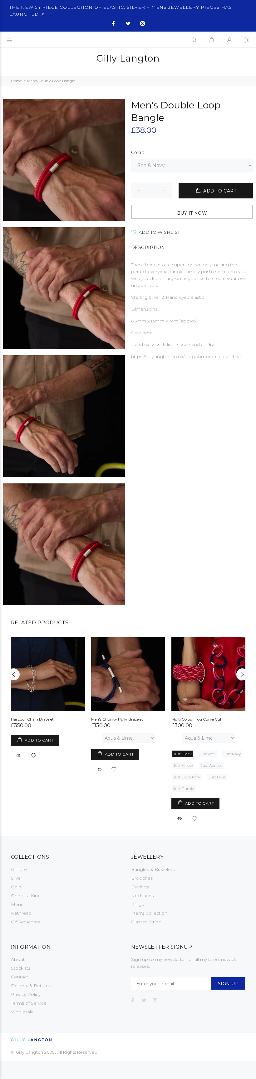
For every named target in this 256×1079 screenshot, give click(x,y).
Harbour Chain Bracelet (32, 719)
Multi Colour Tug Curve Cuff (197, 719)
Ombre (19, 869)
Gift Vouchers (25, 922)
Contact (19, 977)
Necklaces (142, 895)
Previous (14, 674)
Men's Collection (149, 913)
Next (242, 674)
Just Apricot (211, 765)
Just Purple (183, 788)
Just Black (182, 754)
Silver (16, 878)
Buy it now (192, 213)
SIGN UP (228, 984)
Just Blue (217, 777)
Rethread (21, 913)
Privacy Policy (26, 994)
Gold (16, 887)
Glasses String (146, 922)
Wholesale (22, 1012)
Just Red (207, 754)
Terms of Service (29, 1003)
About (18, 959)
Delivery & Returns (31, 985)
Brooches (142, 878)
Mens (17, 904)
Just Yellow (183, 765)
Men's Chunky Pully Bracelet (117, 719)
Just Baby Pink (186, 777)
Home (16, 80)
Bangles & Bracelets (153, 869)
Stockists (20, 968)
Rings (137, 904)
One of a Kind (26, 895)
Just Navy (232, 754)
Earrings (140, 887)
